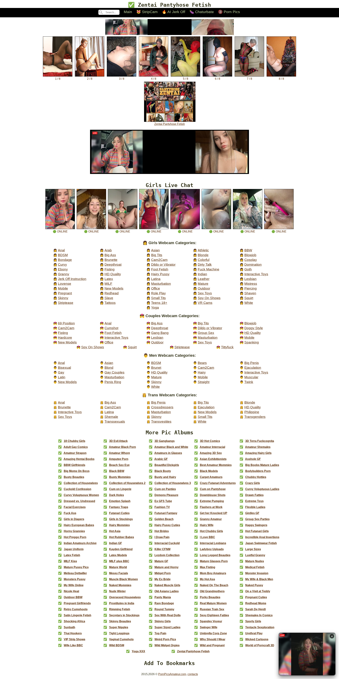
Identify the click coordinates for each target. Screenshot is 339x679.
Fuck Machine (208, 269)
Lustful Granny (255, 555)
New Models (114, 288)
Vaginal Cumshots (121, 639)
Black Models (209, 471)
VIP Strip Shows (74, 639)
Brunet (156, 367)
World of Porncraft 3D (259, 645)
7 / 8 (249, 78)
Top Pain (160, 633)
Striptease (65, 303)
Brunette (111, 260)
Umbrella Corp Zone (213, 633)
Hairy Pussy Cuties (167, 525)
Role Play (158, 293)
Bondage (65, 260)
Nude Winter (117, 591)
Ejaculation (252, 367)
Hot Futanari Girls (257, 531)
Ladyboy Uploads (212, 549)
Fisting (110, 269)
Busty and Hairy (165, 477)
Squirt (248, 298)
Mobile (63, 288)
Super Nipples (118, 627)
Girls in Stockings (121, 519)
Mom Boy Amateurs (213, 573)
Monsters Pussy (74, 579)
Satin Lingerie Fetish (77, 615)
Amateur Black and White (171, 446)
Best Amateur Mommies (216, 465)
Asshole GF (253, 459)
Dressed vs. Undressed (79, 501)
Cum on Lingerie (120, 489)
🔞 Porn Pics (229, 12)
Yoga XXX (138, 651)
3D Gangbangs (164, 440)
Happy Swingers (256, 525)
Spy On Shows (209, 298)
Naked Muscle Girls (167, 585)
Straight (203, 382)
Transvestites (161, 421)
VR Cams (205, 303)
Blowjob (250, 255)
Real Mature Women (213, 603)
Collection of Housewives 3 (172, 483)
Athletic (203, 250)
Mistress (250, 283)
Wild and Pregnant (212, 645)
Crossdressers (162, 407)
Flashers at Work (211, 507)
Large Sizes (253, 549)
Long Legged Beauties (215, 555)
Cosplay (250, 260)
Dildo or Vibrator (163, 264)
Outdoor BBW (73, 597)
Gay (61, 372)
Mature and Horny (166, 567)
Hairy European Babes (79, 525)
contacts (193, 674)
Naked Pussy (254, 585)
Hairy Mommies (119, 525)
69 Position (66, 323)
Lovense (64, 283)
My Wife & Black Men (259, 579)
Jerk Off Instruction (72, 279)
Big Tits (156, 255)
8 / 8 (281, 78)
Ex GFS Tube (163, 501)
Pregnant (65, 293)
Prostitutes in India (121, 603)
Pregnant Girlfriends (77, 603)
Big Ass (110, 255)
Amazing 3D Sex (211, 452)
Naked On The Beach (214, 585)
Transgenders (255, 417)
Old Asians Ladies (166, 591)
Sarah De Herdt (255, 609)
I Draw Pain (162, 537)
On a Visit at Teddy (257, 591)
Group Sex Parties (257, 519)
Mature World (118, 567)
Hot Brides (161, 531)
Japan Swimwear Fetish (261, 543)
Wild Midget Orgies (167, 645)
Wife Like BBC (73, 645)
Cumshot (111, 328)
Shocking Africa (74, 621)
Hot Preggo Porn (75, 537)
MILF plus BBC (119, 561)
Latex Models (118, 555)
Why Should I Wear (212, 639)
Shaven (250, 293)
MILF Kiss (70, 561)
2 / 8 (89, 78)
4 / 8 (153, 78)
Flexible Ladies (255, 507)
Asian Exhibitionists (213, 459)
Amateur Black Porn (122, 446)
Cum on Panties (165, 489)
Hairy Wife (206, 525)
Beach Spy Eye (119, 465)
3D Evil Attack (118, 440)
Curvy (62, 264)
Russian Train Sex (212, 609)
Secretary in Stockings (124, 615)
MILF (108, 283)
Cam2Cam (159, 260)
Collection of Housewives (81, 483)
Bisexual (64, 367)
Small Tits (158, 298)
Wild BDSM (116, 645)
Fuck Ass (70, 513)
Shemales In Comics (259, 615)
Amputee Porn (118, 459)
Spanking (251, 342)
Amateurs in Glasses (168, 452)
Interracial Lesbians (213, 543)
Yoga (155, 307)
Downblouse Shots (212, 495)
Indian (202, 274)
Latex (109, 279)
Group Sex (206, 333)
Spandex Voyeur (211, 621)
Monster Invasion (256, 573)
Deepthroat (113, 264)
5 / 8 (185, 78)
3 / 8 (121, 78)
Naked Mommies (120, 585)
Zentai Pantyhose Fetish (169, 124)
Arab (108, 250)
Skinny (63, 298)
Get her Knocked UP (213, 513)
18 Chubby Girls (74, 440)
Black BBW (116, 471)
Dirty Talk (205, 264)
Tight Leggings (119, 633)
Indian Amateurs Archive (80, 543)
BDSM (63, 255)
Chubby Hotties (255, 477)
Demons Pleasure (166, 495)
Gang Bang (160, 333)
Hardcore (65, 337)
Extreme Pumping (212, 501)
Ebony (63, 269)
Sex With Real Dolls (167, 615)
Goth (248, 269)
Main (128, 12)
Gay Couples (114, 372)
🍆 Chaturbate (201, 12)
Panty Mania (162, 597)
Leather (203, 279)
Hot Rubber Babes (121, 537)
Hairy (202, 372)
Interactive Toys (256, 274)
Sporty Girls (253, 621)
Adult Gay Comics (76, 446)
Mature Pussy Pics (76, 567)
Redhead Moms (255, 603)
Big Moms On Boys (77, 471)
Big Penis (251, 363)
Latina (155, 279)
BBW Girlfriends (74, 465)
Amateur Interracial (212, 446)
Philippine (251, 412)
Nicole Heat (71, 591)
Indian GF (115, 543)
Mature (203, 283)
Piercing (250, 288)
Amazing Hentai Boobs (79, 459)
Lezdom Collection (167, 555)
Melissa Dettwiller (75, 573)
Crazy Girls (252, 483)
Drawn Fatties (254, 495)
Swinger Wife (208, 627)
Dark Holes (116, 495)
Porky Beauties (210, 597)
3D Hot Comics (210, 440)
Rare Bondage (164, 603)
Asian (155, 250)
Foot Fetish (159, 269)
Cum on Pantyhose (213, 489)
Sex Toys (205, 293)
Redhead (112, 293)
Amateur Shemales (257, 446)
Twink (248, 382)
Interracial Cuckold (167, 543)
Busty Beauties (74, 477)
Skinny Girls (162, 621)
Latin (61, 377)
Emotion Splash (119, 501)
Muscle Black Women (123, 579)
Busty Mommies (120, 477)
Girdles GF (252, 513)
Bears (202, 363)
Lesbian (250, 279)
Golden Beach (164, 519)
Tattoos (110, 303)
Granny (63, 274)
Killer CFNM (162, 549)
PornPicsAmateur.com (172, 674)
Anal (61, 250)
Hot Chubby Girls (211, 531)
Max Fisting (207, 567)
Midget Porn (162, 573)
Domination (253, 264)
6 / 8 (217, 78)
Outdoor (204, 288)
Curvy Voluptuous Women (81, 495)
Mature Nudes (254, 561)
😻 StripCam (147, 12)
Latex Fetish (72, 555)
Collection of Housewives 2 (127, 483)
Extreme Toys (254, 501)
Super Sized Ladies (167, 627)
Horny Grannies (74, 531)
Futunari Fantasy (165, 513)
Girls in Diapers (74, 519)
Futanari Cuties (119, 513)
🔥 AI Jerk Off (173, 12)
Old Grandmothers (212, 591)
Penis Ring (113, 382)
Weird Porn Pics (165, 639)
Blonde (203, 255)
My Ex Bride (162, 579)
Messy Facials (118, 573)
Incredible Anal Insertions (262, 537)
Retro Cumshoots (76, 609)
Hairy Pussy (160, 274)
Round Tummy (164, 609)
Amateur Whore (119, 452)
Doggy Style (253, 328)
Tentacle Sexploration (259, 627)
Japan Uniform (74, 549)
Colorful (203, 260)
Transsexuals (115, 421)
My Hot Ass (207, 579)
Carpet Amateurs (211, 477)
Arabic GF (161, 459)
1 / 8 (57, 78)
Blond (109, 367)
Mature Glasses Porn (214, 561)
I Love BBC (207, 537)
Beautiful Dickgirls (166, 465)
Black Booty (162, 471)
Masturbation (161, 283)
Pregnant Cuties (256, 597)
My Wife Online (74, 585)
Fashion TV (162, 507)
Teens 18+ (159, 303)
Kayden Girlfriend (121, 549)
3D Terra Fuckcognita (259, 440)
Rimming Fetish (119, 609)
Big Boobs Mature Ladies (262, 465)
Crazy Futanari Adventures (218, 483)
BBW (248, 250)
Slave (109, 298)
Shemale (111, 417)
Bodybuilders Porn (258, 471)
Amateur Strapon (75, 452)
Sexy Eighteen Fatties (214, 615)
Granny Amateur (211, 519)
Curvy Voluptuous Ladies (262, 489)
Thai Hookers (73, 633)
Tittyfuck (227, 347)
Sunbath (69, 627)
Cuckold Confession (77, 489)
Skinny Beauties (120, 621)
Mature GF (161, 561)
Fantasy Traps (118, 507)
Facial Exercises (75, 507)
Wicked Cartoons (256, 639)
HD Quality (113, 274)
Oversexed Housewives (125, 597)
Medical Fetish (254, 567)
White (248, 303)
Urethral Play (254, 633)
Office (155, 288)
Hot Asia (114, 531)
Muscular (251, 377)
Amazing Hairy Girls (258, 452)
